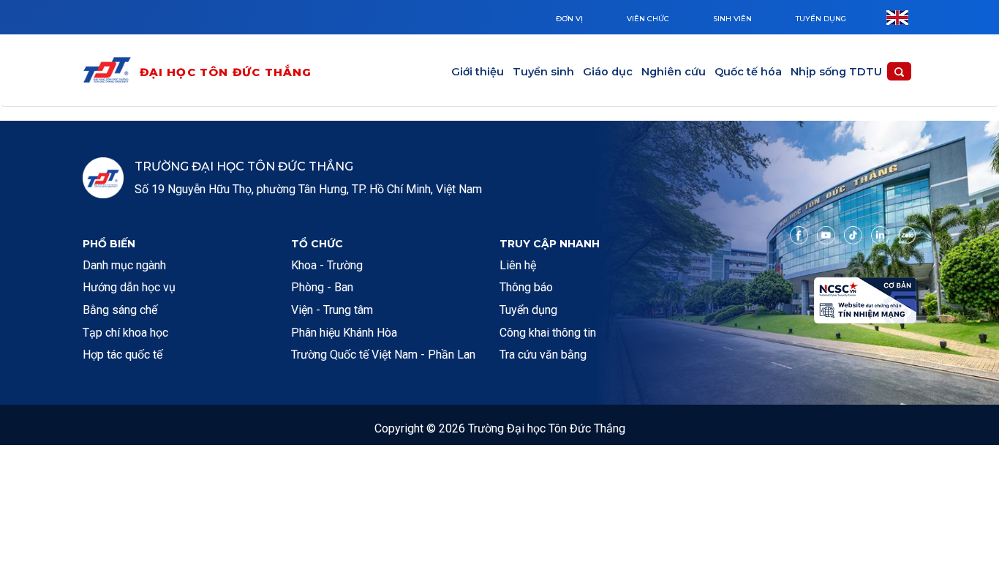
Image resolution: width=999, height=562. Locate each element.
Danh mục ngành (124, 265)
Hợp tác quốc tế (122, 354)
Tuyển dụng (821, 18)
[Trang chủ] (110, 73)
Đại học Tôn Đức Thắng (226, 72)
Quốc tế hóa (748, 71)
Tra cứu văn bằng (543, 354)
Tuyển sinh (543, 71)
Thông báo (526, 287)
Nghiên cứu (673, 71)
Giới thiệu (477, 71)
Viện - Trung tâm (332, 310)
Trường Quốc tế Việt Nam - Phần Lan (383, 354)
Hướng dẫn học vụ (129, 287)
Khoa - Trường (327, 265)
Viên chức (648, 18)
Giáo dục (608, 71)
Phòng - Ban (322, 287)
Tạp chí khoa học (125, 333)
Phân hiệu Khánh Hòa (344, 333)
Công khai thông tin (547, 333)
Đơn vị (569, 18)
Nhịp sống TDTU (836, 71)
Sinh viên (732, 18)
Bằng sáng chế (120, 310)
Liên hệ (517, 265)
